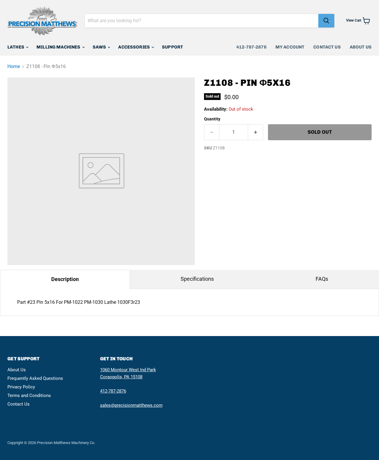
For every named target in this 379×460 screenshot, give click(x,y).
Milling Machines (58, 47)
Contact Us (327, 47)
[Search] (326, 21)
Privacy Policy (21, 387)
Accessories (134, 47)
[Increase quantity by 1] (255, 132)
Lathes (16, 47)
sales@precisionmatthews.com (131, 405)
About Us (361, 47)
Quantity (212, 119)
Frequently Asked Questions (35, 378)
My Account (290, 47)
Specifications (197, 279)
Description (65, 279)
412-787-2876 (251, 47)
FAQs (322, 279)
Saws (100, 47)
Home (13, 66)
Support (172, 47)
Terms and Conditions (29, 395)
